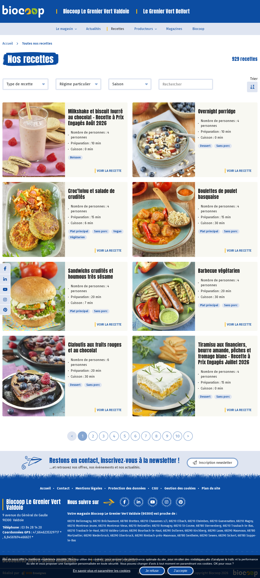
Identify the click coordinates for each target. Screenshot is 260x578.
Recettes (117, 29)
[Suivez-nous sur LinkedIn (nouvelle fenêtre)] (5, 279)
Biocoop (198, 29)
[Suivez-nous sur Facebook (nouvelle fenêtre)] (5, 269)
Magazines (174, 29)
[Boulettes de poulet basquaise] (163, 219)
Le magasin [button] (64, 29)
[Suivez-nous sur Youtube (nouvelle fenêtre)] (5, 289)
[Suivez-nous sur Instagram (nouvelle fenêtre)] (5, 299)
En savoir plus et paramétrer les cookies (101, 571)
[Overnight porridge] (163, 139)
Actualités (93, 29)
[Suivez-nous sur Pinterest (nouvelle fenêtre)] (5, 309)
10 (177, 436)
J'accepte (180, 571)
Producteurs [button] (143, 29)
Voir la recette (109, 171)
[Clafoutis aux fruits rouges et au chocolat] (33, 376)
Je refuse (152, 571)
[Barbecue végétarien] (163, 296)
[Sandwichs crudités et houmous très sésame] (33, 296)
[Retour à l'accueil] (29, 11)
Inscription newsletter (215, 463)
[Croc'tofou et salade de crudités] (33, 219)
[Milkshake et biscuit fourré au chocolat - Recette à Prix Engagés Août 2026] (33, 139)
